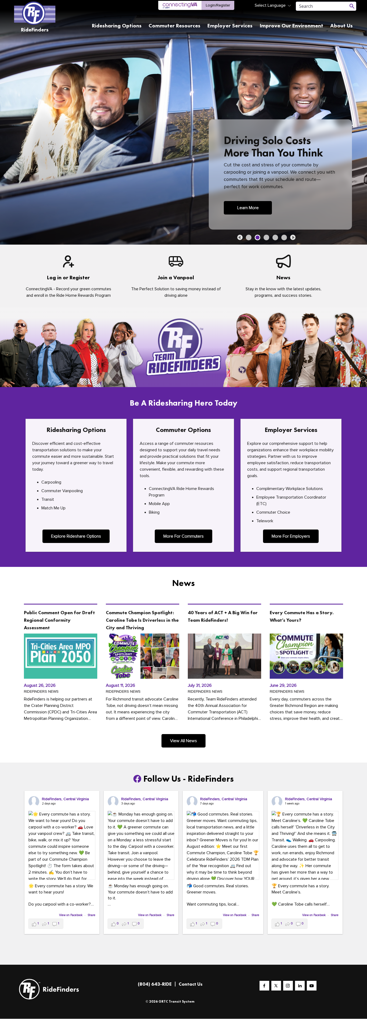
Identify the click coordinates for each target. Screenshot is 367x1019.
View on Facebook (71, 915)
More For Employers (291, 536)
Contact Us (191, 984)
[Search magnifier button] (352, 6)
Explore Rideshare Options (76, 536)
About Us (341, 25)
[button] (240, 237)
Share (91, 915)
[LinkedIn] (300, 986)
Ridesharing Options (117, 25)
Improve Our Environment (291, 25)
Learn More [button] (248, 207)
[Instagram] (288, 986)
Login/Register (218, 5)
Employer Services (230, 25)
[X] (276, 986)
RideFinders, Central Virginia (65, 799)
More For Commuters (183, 536)
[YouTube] (311, 986)
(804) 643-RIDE (155, 984)
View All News (183, 740)
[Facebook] (264, 986)
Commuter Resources (174, 25)
